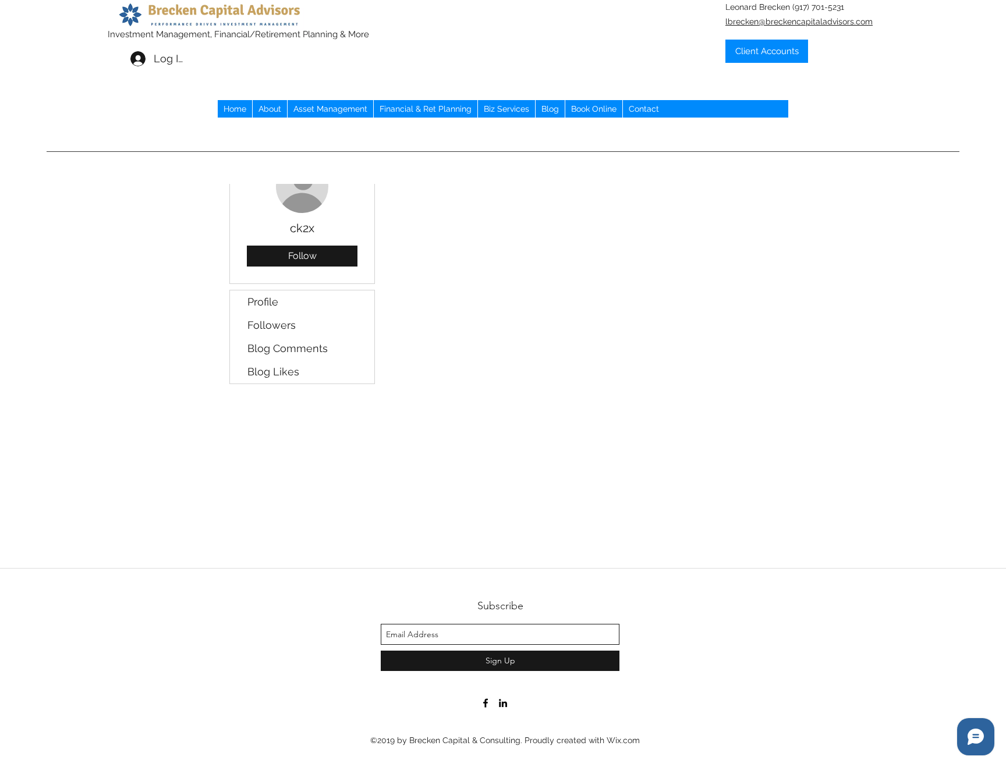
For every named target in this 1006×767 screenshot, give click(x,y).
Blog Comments (287, 348)
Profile (262, 302)
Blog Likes (273, 371)
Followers (271, 325)
